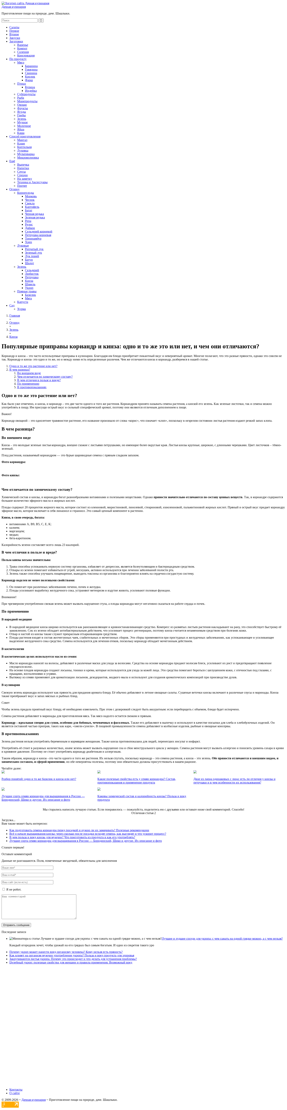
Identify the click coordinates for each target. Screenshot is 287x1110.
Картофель (32, 207)
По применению (28, 383)
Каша (20, 133)
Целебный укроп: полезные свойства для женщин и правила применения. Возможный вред (70, 962)
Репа (28, 221)
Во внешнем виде (29, 373)
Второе (14, 34)
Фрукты (22, 108)
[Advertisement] (119, 1026)
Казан (21, 143)
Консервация (26, 55)
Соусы (21, 171)
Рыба (20, 97)
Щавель (30, 284)
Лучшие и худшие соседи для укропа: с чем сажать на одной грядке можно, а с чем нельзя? (222, 938)
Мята (28, 298)
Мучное (22, 122)
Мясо (20, 62)
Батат (28, 210)
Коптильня (24, 147)
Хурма (21, 309)
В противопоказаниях (31, 387)
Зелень (21, 118)
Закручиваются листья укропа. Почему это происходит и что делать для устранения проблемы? (73, 959)
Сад (11, 305)
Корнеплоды (25, 192)
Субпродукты (26, 94)
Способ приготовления (24, 136)
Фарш (29, 80)
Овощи (22, 104)
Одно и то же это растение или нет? (33, 366)
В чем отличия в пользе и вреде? (39, 380)
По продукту (18, 59)
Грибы (21, 115)
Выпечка (23, 164)
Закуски (14, 38)
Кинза (29, 280)
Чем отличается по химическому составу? (45, 376)
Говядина (31, 69)
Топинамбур (33, 238)
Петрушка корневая (38, 235)
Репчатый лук (34, 249)
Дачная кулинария (14, 6)
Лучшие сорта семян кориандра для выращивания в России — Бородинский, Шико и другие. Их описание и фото (85, 840)
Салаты (14, 27)
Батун (29, 259)
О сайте (14, 1093)
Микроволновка (28, 157)
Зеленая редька (35, 217)
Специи (22, 175)
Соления (23, 52)
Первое (14, 30)
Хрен (28, 242)
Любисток (32, 273)
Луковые (23, 245)
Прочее (22, 185)
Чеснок (30, 199)
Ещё (12, 161)
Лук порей (32, 256)
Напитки (23, 168)
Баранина (31, 66)
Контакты (15, 1089)
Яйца (20, 129)
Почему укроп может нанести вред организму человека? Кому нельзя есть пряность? (66, 952)
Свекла (30, 203)
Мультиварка (26, 154)
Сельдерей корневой (38, 231)
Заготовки (16, 41)
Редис (29, 224)
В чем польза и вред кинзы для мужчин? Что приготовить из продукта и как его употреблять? (72, 837)
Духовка (22, 150)
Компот (22, 48)
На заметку (24, 178)
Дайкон (30, 228)
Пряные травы (27, 291)
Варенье (22, 45)
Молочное (24, 126)
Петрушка (31, 277)
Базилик (30, 295)
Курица (30, 87)
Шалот (29, 263)
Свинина (31, 73)
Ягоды (21, 111)
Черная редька (34, 214)
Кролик (30, 76)
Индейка (31, 90)
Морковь (31, 196)
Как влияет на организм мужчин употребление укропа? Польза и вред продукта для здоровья (71, 955)
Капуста (22, 302)
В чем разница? (19, 369)
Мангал (22, 140)
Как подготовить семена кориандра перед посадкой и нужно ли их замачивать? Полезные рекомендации (79, 830)
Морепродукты (27, 101)
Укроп (29, 287)
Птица (21, 83)
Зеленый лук (33, 252)
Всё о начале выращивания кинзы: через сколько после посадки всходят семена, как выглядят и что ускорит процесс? (87, 833)
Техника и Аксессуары (32, 182)
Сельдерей (32, 270)
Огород (14, 189)
